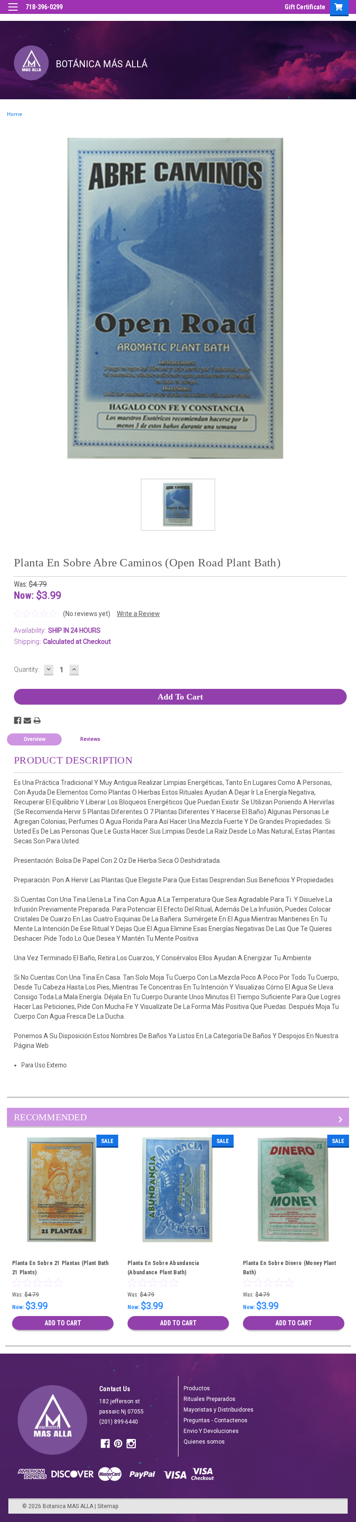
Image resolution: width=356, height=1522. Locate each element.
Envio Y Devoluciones (211, 1431)
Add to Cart (62, 1323)
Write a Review (138, 613)
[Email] (27, 720)
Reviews (90, 739)
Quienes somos (204, 1442)
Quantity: (26, 669)
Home (14, 114)
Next (341, 1119)
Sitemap (107, 1506)
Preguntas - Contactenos (216, 1420)
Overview (34, 739)
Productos (197, 1388)
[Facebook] (17, 720)
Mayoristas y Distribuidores (219, 1409)
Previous (328, 1119)
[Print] (37, 720)
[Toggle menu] (12, 13)
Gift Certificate (305, 7)
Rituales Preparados (209, 1399)
